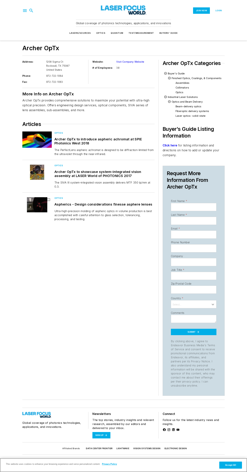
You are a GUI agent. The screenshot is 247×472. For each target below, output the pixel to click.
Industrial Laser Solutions (183, 97)
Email (175, 228)
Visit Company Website (130, 61)
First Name (179, 201)
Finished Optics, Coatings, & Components (197, 78)
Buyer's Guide (176, 73)
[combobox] (193, 304)
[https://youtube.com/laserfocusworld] (178, 429)
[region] (123, 465)
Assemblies (183, 82)
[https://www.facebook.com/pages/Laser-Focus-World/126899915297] (164, 429)
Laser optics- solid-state (191, 115)
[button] (24, 10)
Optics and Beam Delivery (187, 101)
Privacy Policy (109, 464)
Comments (177, 312)
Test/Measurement (141, 33)
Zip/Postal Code (181, 283)
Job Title (177, 270)
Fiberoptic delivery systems (192, 111)
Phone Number (180, 242)
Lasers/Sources (80, 33)
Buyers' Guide (168, 33)
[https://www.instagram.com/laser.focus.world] (169, 429)
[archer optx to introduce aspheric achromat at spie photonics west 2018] (37, 139)
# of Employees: (102, 67)
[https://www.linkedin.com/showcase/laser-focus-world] (173, 429)
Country (177, 298)
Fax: (25, 81)
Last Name (179, 214)
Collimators (182, 87)
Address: (27, 61)
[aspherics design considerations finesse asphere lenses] (37, 205)
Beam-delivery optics (188, 106)
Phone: (26, 75)
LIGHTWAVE (122, 448)
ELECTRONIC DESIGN (175, 448)
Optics (100, 33)
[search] (31, 10)
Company (177, 256)
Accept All (230, 465)
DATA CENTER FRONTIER (99, 448)
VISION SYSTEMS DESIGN (146, 448)
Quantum (117, 33)
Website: (97, 61)
